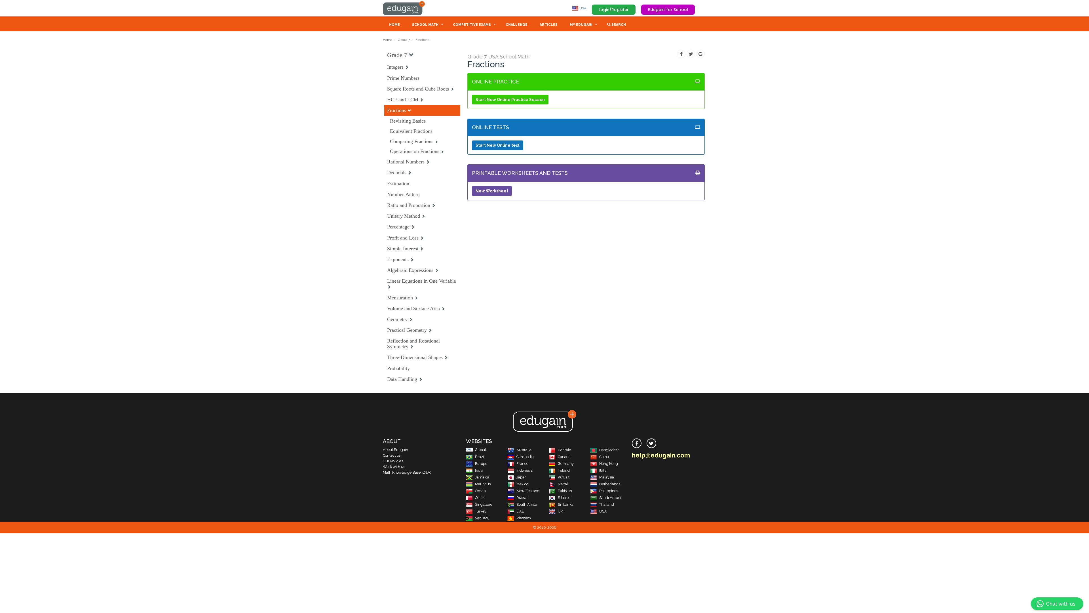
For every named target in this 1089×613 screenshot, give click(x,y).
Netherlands (609, 484)
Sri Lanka (565, 504)
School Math (425, 25)
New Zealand (527, 491)
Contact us (391, 455)
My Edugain (581, 25)
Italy (602, 470)
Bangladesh (609, 450)
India (479, 470)
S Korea (564, 498)
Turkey (480, 511)
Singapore (483, 504)
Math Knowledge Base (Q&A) (407, 472)
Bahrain (564, 450)
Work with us (394, 467)
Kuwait (563, 477)
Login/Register (614, 9)
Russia (521, 498)
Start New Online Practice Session (510, 99)
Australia (523, 450)
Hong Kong (608, 463)
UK (560, 511)
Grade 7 (404, 40)
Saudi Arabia (610, 498)
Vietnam (523, 518)
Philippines (608, 491)
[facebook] (636, 443)
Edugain (404, 8)
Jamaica (482, 477)
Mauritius (483, 484)
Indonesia (524, 470)
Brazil (480, 457)
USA (582, 8)
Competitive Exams (472, 25)
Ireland (564, 470)
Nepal (563, 484)
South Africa (526, 504)
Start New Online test (498, 145)
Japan (521, 477)
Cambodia (525, 457)
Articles (549, 25)
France (522, 463)
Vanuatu (482, 518)
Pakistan (565, 491)
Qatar (479, 498)
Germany (566, 463)
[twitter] (651, 443)
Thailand (606, 504)
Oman (480, 491)
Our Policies (393, 461)
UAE (520, 511)
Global (480, 450)
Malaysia (606, 477)
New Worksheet (492, 191)
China (604, 457)
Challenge (516, 25)
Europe (481, 463)
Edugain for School (668, 9)
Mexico (522, 484)
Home (394, 25)
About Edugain (395, 450)
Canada (564, 457)
